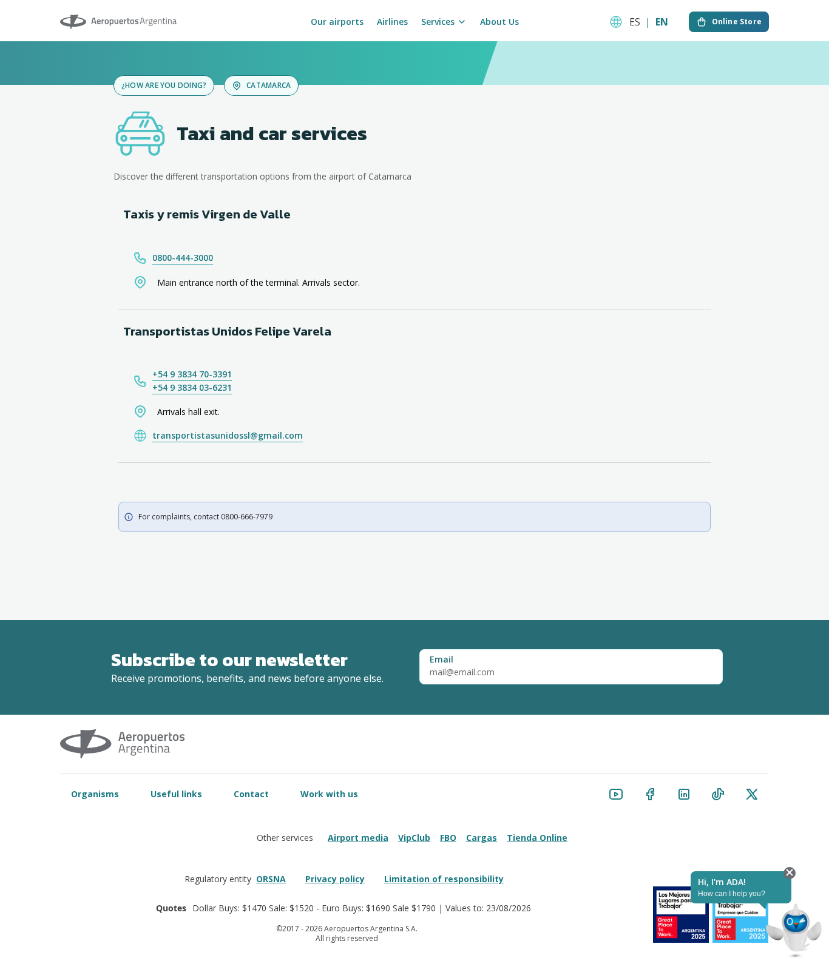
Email (441, 659)
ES (634, 22)
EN (661, 22)
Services (438, 22)
